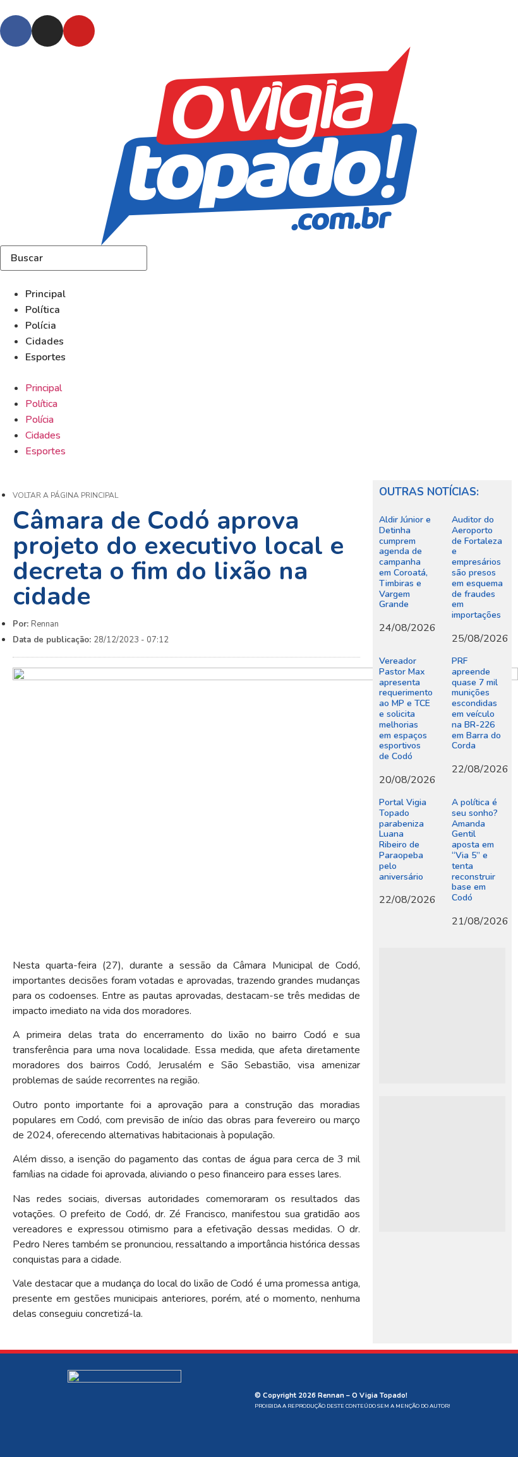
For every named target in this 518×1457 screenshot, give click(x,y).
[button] (259, 372)
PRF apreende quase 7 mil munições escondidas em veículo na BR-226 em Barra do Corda (476, 703)
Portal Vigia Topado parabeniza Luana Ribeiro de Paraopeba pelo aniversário (402, 839)
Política (42, 310)
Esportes (45, 357)
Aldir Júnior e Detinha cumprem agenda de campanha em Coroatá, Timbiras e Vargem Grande (405, 562)
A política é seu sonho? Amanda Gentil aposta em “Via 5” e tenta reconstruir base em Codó (475, 850)
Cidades (44, 341)
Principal (45, 294)
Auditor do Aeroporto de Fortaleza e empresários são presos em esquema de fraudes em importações (477, 567)
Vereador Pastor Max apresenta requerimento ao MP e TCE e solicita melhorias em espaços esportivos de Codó (406, 708)
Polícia (40, 326)
